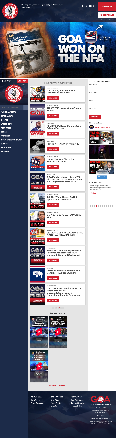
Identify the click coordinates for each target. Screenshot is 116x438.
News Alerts (56, 403)
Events (4, 144)
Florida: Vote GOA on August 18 (63, 144)
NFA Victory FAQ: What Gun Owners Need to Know (61, 91)
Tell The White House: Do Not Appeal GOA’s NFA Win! (62, 198)
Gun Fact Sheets (77, 400)
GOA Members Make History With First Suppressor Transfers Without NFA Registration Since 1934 (65, 179)
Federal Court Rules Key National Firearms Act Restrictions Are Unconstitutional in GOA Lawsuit (64, 252)
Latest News (6, 124)
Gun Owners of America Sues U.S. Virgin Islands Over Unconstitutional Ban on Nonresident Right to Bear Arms (64, 291)
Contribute (108, 15)
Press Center (51, 174)
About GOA (6, 148)
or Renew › (22, 84)
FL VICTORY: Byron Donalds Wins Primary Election (64, 127)
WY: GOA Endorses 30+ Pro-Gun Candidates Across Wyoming (63, 271)
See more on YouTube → (58, 385)
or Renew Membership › (107, 20)
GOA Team (35, 400)
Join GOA (107, 6)
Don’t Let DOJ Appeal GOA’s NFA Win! (64, 216)
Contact (5, 152)
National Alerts (8, 112)
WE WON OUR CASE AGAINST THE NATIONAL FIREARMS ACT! (65, 234)
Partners (5, 136)
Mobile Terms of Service (96, 423)
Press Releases (37, 403)
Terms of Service (77, 403)
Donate (4, 120)
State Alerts (7, 116)
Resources (6, 128)
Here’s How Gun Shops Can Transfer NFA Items (61, 160)
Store (4, 132)
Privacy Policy (76, 406)
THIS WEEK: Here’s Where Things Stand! (64, 109)
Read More (53, 98)
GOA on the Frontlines (11, 140)
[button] (90, 206)
